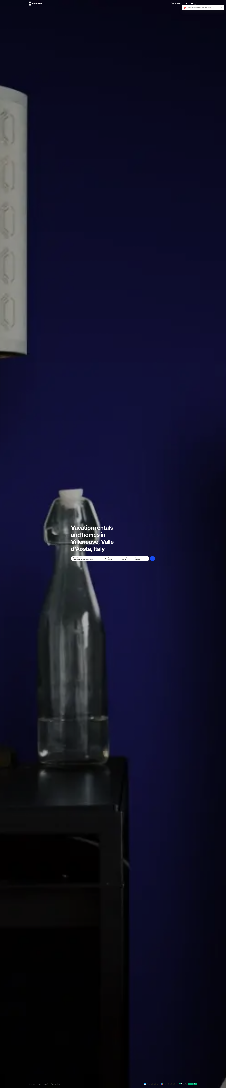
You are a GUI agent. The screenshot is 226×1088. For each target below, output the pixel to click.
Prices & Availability (43, 1084)
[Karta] (35, 3)
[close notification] (221, 7)
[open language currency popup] (186, 3)
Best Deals (32, 1084)
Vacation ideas (55, 1084)
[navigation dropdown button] (193, 3)
